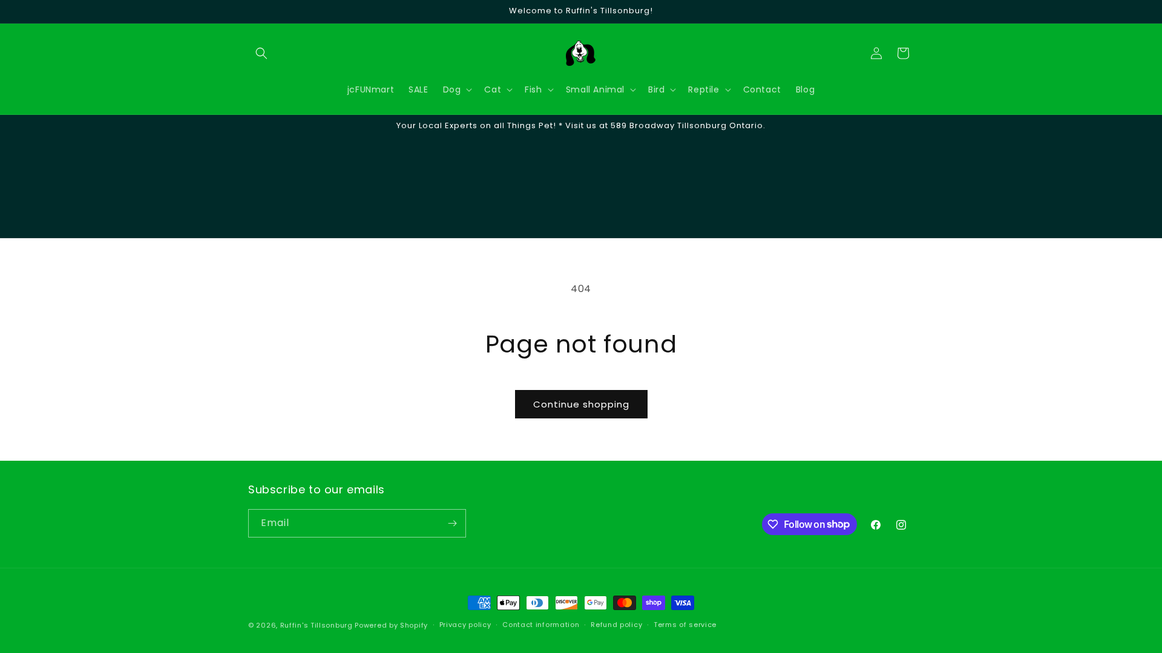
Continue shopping (581, 404)
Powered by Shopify (391, 625)
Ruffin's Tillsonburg (316, 625)
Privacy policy (465, 624)
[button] (261, 53)
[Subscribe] (452, 523)
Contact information (540, 624)
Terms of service (685, 624)
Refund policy (616, 624)
